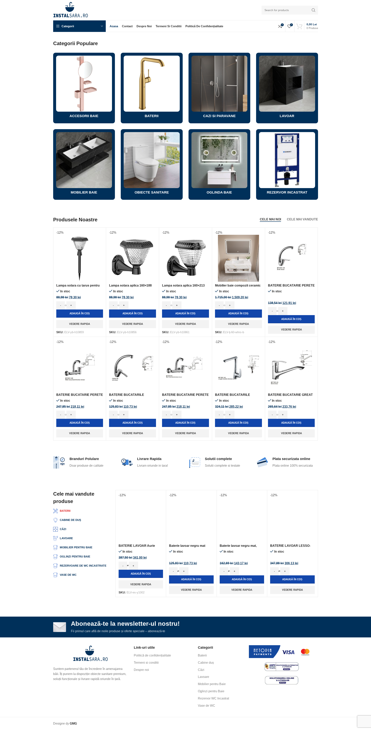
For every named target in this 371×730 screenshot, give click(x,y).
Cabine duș (206, 662)
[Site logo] (70, 9)
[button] (79, 313)
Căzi (201, 669)
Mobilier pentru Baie (212, 684)
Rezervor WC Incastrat (213, 698)
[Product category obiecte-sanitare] (152, 164)
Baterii (202, 655)
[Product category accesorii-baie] (84, 88)
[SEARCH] (313, 10)
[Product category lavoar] (287, 88)
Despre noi (141, 669)
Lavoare (203, 676)
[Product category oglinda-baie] (219, 164)
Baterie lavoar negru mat (187, 545)
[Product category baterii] (152, 88)
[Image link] (90, 653)
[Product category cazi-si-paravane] (219, 88)
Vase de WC (206, 705)
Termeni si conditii (146, 662)
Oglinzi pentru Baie (211, 691)
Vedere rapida (79, 323)
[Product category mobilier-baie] (84, 164)
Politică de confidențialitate (152, 655)
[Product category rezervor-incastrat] (287, 164)
